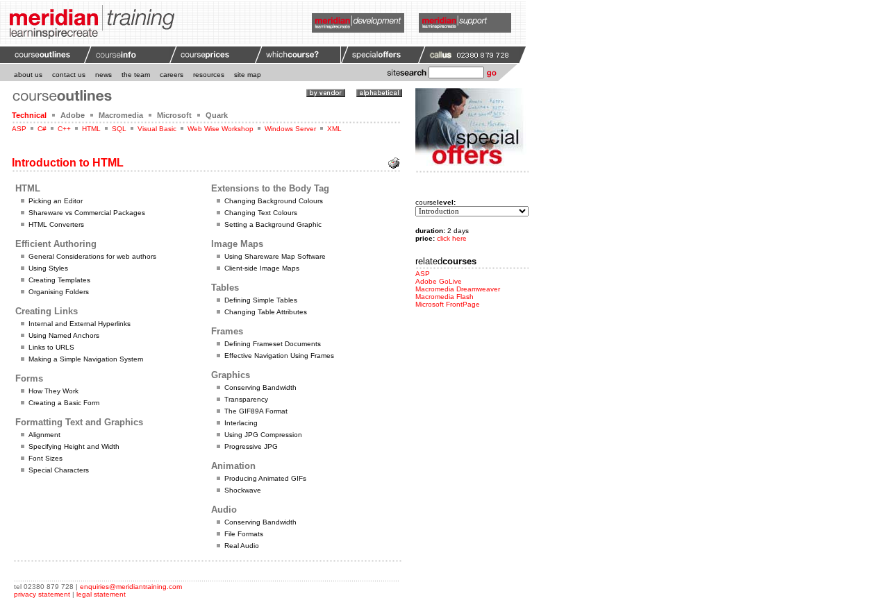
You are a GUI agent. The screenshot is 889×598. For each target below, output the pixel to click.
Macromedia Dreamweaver (457, 289)
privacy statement (42, 594)
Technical (29, 115)
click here (452, 238)
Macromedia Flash (444, 296)
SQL (119, 129)
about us (28, 74)
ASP (19, 129)
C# (42, 129)
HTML (91, 129)
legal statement (101, 594)
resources (208, 74)
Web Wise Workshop (221, 129)
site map (247, 74)
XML (334, 129)
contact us (68, 74)
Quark (217, 115)
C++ (64, 129)
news (103, 74)
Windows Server (290, 129)
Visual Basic (157, 129)
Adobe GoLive (438, 281)
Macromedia (121, 115)
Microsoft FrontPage (447, 304)
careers (171, 74)
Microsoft (174, 115)
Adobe (72, 115)
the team (136, 74)
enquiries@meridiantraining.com (131, 586)
